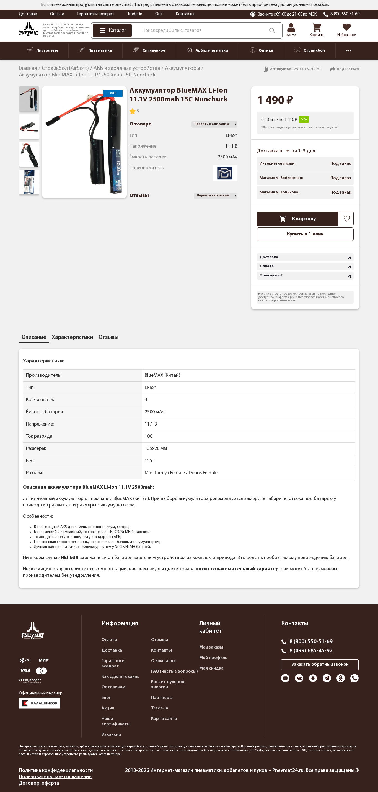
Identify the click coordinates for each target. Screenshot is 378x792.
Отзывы (159, 640)
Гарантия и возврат (95, 14)
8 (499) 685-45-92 (311, 651)
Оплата (57, 14)
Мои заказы (211, 647)
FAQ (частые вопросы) (174, 671)
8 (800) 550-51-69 (311, 642)
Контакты (185, 14)
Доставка (28, 14)
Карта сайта (164, 719)
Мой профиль (213, 658)
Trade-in (134, 14)
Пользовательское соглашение (55, 777)
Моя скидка (211, 668)
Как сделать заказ (120, 677)
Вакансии (111, 734)
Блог (106, 698)
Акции (108, 708)
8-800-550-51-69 (344, 14)
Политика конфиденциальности (56, 770)
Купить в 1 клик (305, 234)
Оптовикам (113, 687)
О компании (163, 661)
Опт (159, 14)
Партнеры (162, 698)
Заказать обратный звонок (320, 664)
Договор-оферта (39, 783)
